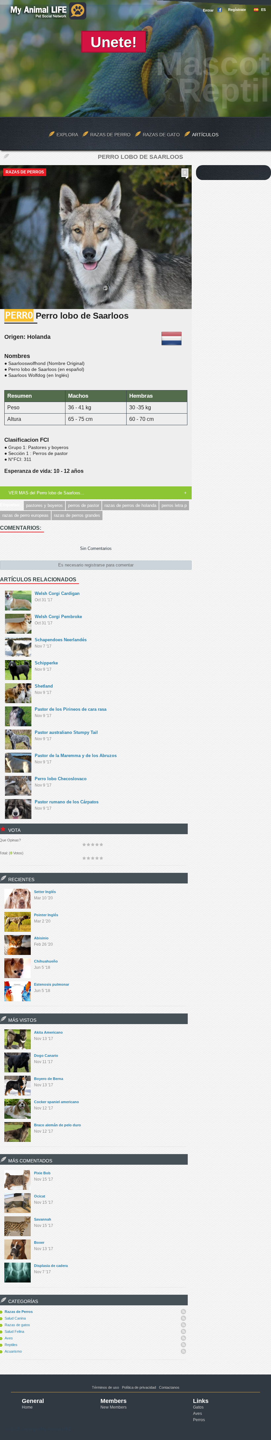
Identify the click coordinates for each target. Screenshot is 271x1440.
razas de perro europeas (25, 515)
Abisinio (41, 938)
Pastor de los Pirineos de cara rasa (70, 709)
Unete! (114, 42)
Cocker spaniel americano (56, 1102)
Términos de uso (105, 1387)
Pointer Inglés (46, 915)
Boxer (39, 1242)
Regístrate (237, 10)
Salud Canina (15, 1318)
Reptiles (11, 1345)
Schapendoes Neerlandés (61, 639)
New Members (113, 1407)
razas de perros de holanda (130, 505)
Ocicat (39, 1196)
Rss (183, 1311)
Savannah (42, 1219)
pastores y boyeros (44, 505)
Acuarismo (13, 1351)
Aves (9, 1338)
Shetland (44, 686)
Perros (199, 1420)
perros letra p (174, 505)
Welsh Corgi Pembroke (58, 616)
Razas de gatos (17, 1325)
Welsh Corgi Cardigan (57, 593)
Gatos (198, 1407)
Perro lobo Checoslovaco (61, 778)
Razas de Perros (25, 172)
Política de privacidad (139, 1387)
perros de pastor (83, 505)
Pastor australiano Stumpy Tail (66, 732)
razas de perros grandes (77, 515)
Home (27, 1407)
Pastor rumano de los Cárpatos (66, 801)
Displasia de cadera (51, 1266)
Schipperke (46, 662)
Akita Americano (48, 1032)
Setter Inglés (45, 892)
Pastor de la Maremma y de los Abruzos (76, 755)
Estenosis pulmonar (51, 984)
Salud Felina (14, 1331)
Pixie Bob (42, 1173)
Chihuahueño (46, 961)
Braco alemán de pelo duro (57, 1125)
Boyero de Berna (48, 1079)
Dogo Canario (46, 1056)
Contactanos (169, 1387)
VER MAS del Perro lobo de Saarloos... (46, 492)
